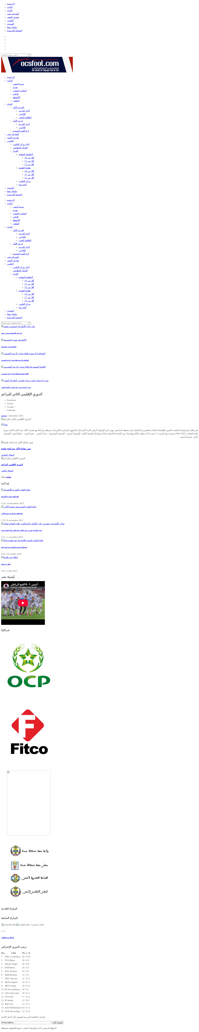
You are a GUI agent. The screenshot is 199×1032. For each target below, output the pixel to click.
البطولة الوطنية (26, 154)
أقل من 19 (29, 158)
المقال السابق (7, 455)
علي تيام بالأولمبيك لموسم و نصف (11, 333)
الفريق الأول (18, 107)
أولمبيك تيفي (13, 14)
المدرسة (23, 184)
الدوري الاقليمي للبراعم (12, 464)
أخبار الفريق (24, 111)
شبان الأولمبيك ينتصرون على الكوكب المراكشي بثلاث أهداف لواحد (21, 530)
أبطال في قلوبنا (6, 564)
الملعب (16, 101)
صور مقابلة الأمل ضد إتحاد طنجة (16, 449)
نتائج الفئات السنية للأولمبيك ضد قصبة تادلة (14, 547)
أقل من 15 (29, 164)
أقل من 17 (29, 161)
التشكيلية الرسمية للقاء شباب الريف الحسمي (15, 360)
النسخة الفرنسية (14, 30)
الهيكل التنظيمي (20, 148)
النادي (10, 7)
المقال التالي (7, 471)
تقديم (15, 87)
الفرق (9, 10)
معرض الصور (13, 17)
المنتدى (10, 24)
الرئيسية (11, 4)
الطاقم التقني (25, 117)
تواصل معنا (12, 27)
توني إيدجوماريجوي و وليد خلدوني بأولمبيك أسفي (16, 387)
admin (8, 477)
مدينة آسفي (18, 84)
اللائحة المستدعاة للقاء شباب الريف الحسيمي (15, 374)
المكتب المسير (20, 91)
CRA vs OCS (8, 938)
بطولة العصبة (25, 168)
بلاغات (16, 94)
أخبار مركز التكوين (21, 144)
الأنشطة (16, 97)
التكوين (10, 20)
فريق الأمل (18, 121)
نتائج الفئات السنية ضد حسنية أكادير (12, 513)
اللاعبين (22, 114)
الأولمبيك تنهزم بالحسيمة (8, 347)
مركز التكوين (24, 181)
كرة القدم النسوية (21, 131)
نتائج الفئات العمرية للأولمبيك (10, 496)
